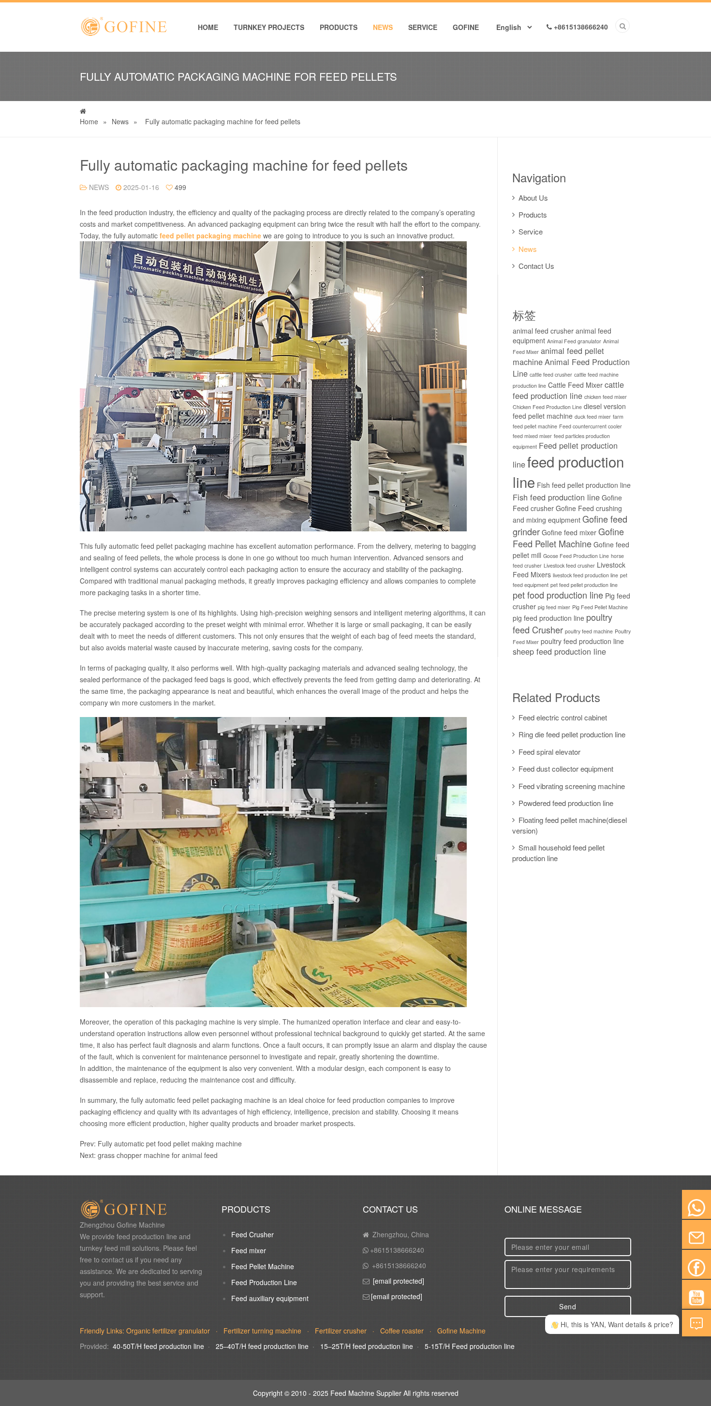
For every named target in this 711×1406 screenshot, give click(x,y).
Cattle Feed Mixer (575, 385)
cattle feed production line (568, 390)
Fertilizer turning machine (263, 1330)
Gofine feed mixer (569, 532)
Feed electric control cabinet (562, 717)
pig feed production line (548, 618)
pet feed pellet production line (584, 584)
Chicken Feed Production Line (547, 406)
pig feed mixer (554, 607)
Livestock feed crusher (569, 565)
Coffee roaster (403, 1330)
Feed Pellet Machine (262, 1266)
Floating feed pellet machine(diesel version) (569, 825)
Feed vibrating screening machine (571, 786)
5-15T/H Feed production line (470, 1346)
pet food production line (558, 594)
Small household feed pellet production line (558, 852)
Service (422, 27)
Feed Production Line (264, 1282)
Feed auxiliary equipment (270, 1298)
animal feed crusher (543, 331)
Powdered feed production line (565, 803)
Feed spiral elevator (549, 752)
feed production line (568, 471)
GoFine (466, 27)
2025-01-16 (141, 187)
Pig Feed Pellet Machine (600, 607)
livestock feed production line (585, 575)
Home (208, 27)
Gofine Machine (461, 1330)
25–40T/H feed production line (262, 1346)
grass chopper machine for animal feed (158, 1155)
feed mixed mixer (532, 435)
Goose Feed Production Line (576, 555)
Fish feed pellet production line (584, 485)
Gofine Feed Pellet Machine (568, 537)
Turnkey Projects (269, 27)
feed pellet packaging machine (210, 235)
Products (338, 27)
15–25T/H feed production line (366, 1346)
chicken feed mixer (605, 396)
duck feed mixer (593, 416)
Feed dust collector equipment (565, 768)
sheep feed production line (559, 651)
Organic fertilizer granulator (169, 1330)
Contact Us (536, 266)
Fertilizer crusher (342, 1330)
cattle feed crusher (551, 374)
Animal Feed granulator (574, 341)
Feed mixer (248, 1250)
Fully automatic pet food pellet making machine (170, 1143)
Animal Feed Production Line (571, 367)
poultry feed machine (589, 631)
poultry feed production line (582, 641)
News (383, 27)
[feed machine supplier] (123, 22)
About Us (533, 197)
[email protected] (398, 1281)
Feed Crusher (252, 1234)
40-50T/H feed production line (158, 1346)
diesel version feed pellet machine (569, 411)
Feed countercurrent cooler (590, 426)
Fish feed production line (556, 497)
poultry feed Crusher (562, 623)
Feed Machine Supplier (365, 1393)
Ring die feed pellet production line (571, 734)
